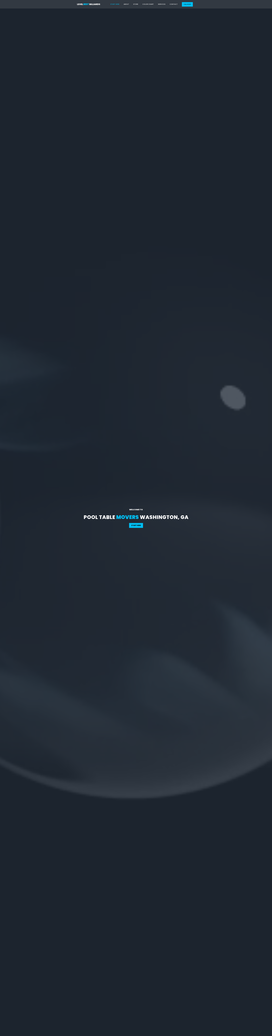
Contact (174, 4)
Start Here (114, 4)
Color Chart (148, 4)
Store (135, 4)
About (126, 4)
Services (161, 4)
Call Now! (187, 4)
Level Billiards (88, 4)
